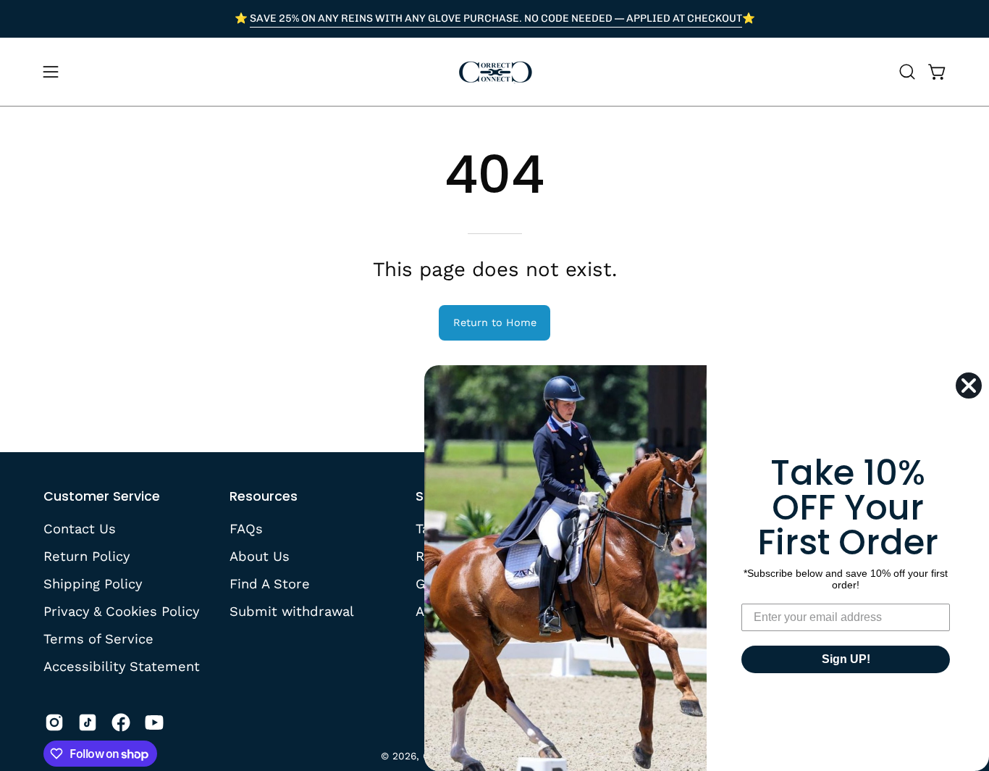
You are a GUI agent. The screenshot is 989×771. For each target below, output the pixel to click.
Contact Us (79, 528)
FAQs (246, 528)
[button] (907, 72)
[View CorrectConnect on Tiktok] (87, 722)
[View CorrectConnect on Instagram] (54, 722)
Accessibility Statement (121, 665)
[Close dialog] (968, 385)
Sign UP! (846, 659)
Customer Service (101, 496)
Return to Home (494, 322)
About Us (260, 556)
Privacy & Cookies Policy (121, 610)
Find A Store (270, 583)
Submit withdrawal (292, 610)
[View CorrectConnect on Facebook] (121, 722)
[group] (494, 19)
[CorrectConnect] (494, 72)
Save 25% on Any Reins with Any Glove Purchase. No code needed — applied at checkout (496, 18)
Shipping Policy (92, 583)
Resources (264, 496)
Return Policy (86, 556)
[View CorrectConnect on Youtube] (154, 722)
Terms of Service (98, 638)
